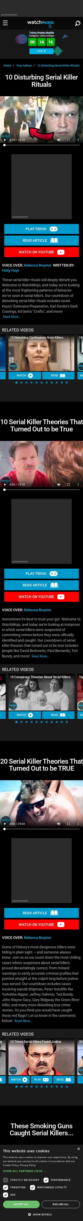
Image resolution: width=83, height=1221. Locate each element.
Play (37, 1079)
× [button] (78, 1148)
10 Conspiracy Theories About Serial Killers (40, 677)
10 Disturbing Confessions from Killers (36, 337)
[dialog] (41, 1183)
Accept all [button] (21, 1204)
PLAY (40, 51)
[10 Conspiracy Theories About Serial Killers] (41, 692)
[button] (16, 382)
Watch (21, 375)
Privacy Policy (28, 1165)
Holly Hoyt (10, 271)
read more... (12, 317)
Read (54, 375)
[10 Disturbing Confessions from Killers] (41, 352)
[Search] (78, 22)
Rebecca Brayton (37, 265)
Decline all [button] (61, 1204)
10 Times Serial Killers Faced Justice (35, 1042)
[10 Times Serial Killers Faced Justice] (41, 1056)
